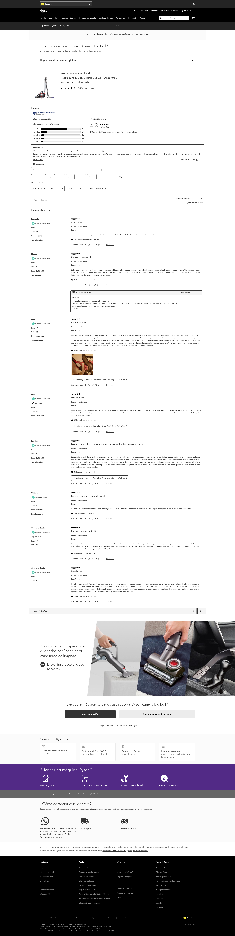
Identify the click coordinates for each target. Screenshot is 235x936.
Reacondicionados (47, 890)
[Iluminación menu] (138, 18)
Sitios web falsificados (87, 881)
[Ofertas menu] (48, 18)
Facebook (159, 907)
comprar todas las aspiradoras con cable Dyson (118, 725)
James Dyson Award (163, 877)
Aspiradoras (44, 868)
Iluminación (132, 18)
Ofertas (43, 18)
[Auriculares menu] (126, 18)
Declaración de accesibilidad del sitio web (94, 894)
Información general (125, 889)
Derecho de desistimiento (88, 885)
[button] (117, 34)
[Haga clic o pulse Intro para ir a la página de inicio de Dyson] (44, 11)
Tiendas (135, 11)
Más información (90, 714)
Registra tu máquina (125, 877)
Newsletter (165, 11)
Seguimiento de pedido (87, 890)
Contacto (174, 11)
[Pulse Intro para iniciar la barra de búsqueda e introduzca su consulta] (174, 18)
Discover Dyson (161, 872)
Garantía (154, 11)
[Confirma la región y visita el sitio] (194, 4)
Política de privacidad (46, 918)
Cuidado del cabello (87, 18)
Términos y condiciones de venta (64, 918)
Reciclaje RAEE (161, 885)
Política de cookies (81, 918)
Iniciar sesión (122, 868)
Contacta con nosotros (87, 877)
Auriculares (120, 18)
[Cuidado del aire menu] (114, 18)
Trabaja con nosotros (163, 890)
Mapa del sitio (45, 894)
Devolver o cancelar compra (89, 872)
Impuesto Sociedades (124, 918)
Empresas (144, 11)
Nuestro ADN (161, 868)
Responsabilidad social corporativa (168, 881)
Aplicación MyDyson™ (125, 872)
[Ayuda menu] (146, 18)
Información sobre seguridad (89, 903)
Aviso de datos (111, 918)
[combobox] (66, 3)
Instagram (160, 899)
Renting (120, 897)
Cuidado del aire (106, 18)
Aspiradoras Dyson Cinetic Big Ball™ (55, 26)
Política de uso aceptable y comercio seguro (94, 899)
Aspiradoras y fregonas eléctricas (62, 18)
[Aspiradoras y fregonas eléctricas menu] (77, 18)
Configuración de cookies (97, 918)
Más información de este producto (75, 82)
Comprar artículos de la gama (157, 714)
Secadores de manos (125, 893)
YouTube (159, 903)
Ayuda (142, 18)
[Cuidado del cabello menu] (97, 18)
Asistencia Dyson (85, 868)
